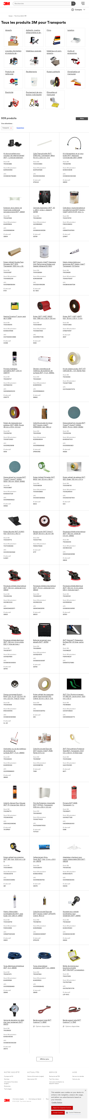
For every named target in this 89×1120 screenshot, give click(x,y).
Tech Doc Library (54, 1079)
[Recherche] (73, 4)
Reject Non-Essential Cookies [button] (62, 1108)
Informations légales (18, 1099)
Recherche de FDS (54, 1076)
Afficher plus (44, 1059)
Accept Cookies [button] (58, 1112)
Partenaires (7, 1086)
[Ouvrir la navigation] (83, 4)
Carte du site (76, 1079)
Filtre (82, 118)
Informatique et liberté (35, 1099)
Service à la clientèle (78, 1076)
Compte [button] (78, 10)
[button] (73, 1113)
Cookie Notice (57, 1102)
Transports (5, 128)
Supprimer (20, 128)
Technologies (7, 1089)
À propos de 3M (8, 1076)
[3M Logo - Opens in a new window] (6, 3)
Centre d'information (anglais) (35, 1076)
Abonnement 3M (32, 1079)
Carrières (6, 1079)
